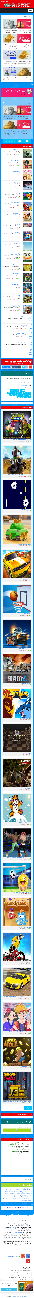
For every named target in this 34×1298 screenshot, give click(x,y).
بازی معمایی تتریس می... (21, 333)
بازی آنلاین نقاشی (26, 392)
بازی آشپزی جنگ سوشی (15, 254)
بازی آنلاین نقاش (21, 397)
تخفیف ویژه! (9, 1289)
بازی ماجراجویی (10, 1196)
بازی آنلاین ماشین (28, 1193)
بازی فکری (15, 1197)
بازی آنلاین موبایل (13, 1193)
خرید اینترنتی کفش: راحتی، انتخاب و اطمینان (19, 1277)
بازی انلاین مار (17, 193)
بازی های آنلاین (15, 1198)
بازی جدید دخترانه (12, 1195)
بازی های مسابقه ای (9, 1229)
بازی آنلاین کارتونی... (16, 306)
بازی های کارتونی (14, 1235)
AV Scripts (24, 1296)
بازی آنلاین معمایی (21, 1193)
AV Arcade (16, 1296)
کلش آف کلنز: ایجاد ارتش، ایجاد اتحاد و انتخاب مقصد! (17, 1275)
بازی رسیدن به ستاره (16, 213)
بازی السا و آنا (24, 385)
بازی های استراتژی (18, 1232)
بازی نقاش (28, 397)
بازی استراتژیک (6, 1193)
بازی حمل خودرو (24, 325)
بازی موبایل (20, 1198)
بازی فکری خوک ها (16, 224)
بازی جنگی (6, 1195)
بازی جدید (18, 1195)
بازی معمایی (26, 1198)
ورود (7, 1)
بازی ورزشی (26, 1200)
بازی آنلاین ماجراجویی (8, 1191)
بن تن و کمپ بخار (16, 295)
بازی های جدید (9, 1198)
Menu (30, 10)
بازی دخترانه (19, 392)
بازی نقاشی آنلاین (12, 395)
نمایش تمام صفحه (9, 141)
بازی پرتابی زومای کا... (16, 264)
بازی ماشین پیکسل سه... (15, 202)
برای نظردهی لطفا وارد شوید (24, 1127)
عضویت (3, 1)
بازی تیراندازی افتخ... (22, 316)
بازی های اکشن (12, 1227)
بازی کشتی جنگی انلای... (15, 284)
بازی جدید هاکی (17, 182)
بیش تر (28, 1108)
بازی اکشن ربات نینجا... (22, 343)
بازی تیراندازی (24, 1195)
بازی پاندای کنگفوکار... (16, 149)
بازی (17, 390)
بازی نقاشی (12, 390)
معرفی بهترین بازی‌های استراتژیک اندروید (21, 1273)
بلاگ (26, 1292)
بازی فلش (20, 1197)
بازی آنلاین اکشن (16, 1189)
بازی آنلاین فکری (15, 1191)
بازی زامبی (24, 1196)
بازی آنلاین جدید (9, 1189)
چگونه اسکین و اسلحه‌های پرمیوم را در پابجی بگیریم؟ (18, 1270)
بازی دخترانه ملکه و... (16, 171)
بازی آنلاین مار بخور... (16, 273)
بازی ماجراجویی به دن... (15, 232)
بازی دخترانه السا (21, 395)
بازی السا (28, 395)
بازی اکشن (29, 1195)
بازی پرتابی (22, 1200)
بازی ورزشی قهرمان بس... (15, 160)
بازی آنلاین (22, 390)
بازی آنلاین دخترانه (11, 392)
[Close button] (33, 1279)
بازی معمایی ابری (17, 243)
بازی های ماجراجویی (15, 1234)
